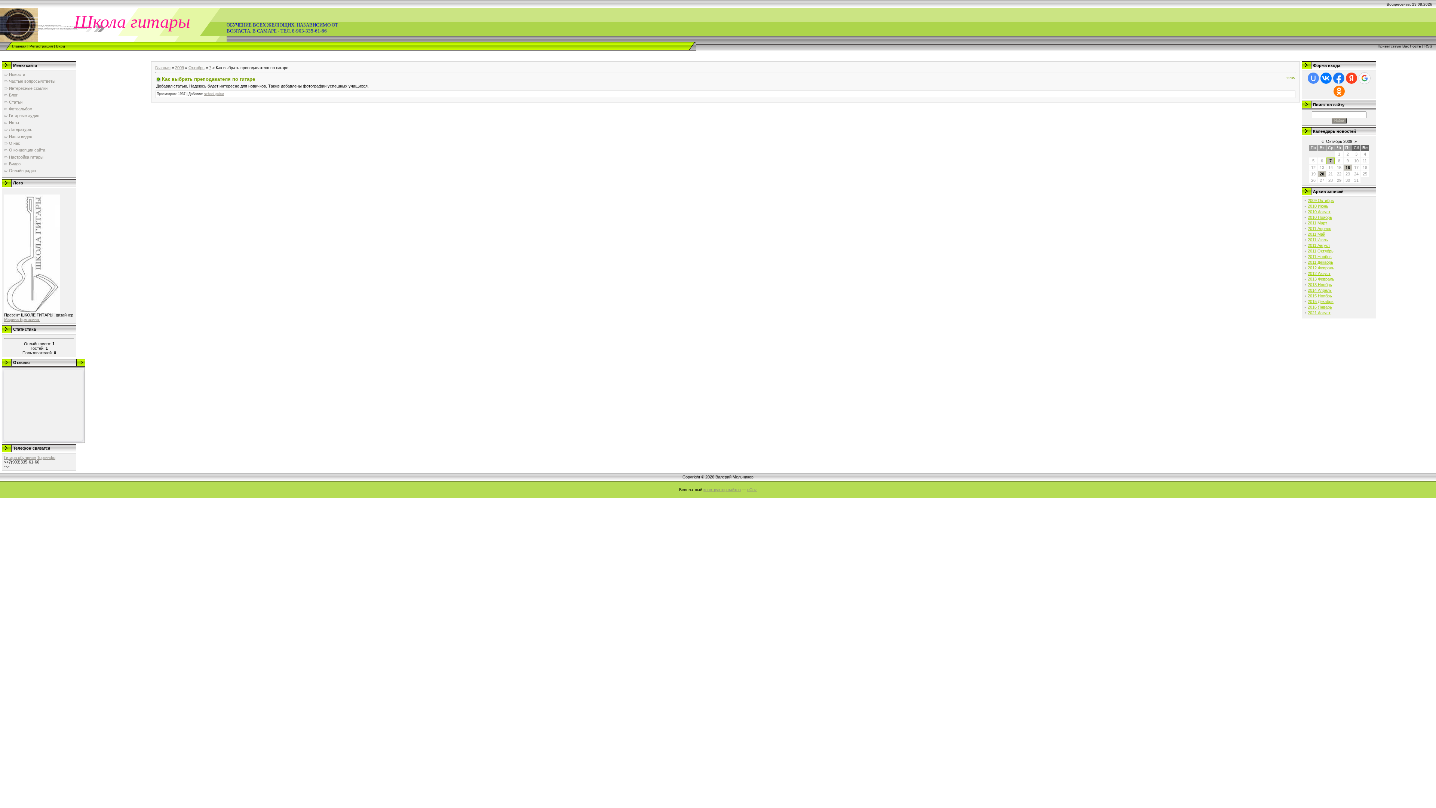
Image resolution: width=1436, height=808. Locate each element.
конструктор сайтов (722, 489)
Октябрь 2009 (1339, 141)
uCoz (752, 489)
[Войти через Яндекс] (1351, 78)
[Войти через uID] (1313, 78)
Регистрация (41, 46)
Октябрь (196, 67)
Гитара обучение (20, 457)
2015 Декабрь (1321, 301)
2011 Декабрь (1320, 262)
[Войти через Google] (1365, 78)
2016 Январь (1320, 307)
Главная (19, 46)
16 (1348, 167)
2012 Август (1319, 273)
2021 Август (1319, 312)
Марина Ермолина (22, 319)
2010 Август (1319, 211)
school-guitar (214, 94)
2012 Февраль (1321, 268)
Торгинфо (46, 457)
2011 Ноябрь (1320, 256)
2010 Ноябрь (1320, 217)
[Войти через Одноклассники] (1339, 91)
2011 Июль (1318, 240)
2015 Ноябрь (1320, 296)
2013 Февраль (1321, 279)
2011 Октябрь (1321, 251)
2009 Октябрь (1321, 200)
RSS (1428, 46)
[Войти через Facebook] (1338, 78)
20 (1322, 174)
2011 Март (1317, 223)
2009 (179, 67)
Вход (60, 46)
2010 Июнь (1318, 206)
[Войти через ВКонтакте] (1326, 78)
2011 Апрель (1319, 228)
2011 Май (1316, 234)
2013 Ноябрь (1320, 284)
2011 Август (1319, 245)
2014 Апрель (1320, 290)
